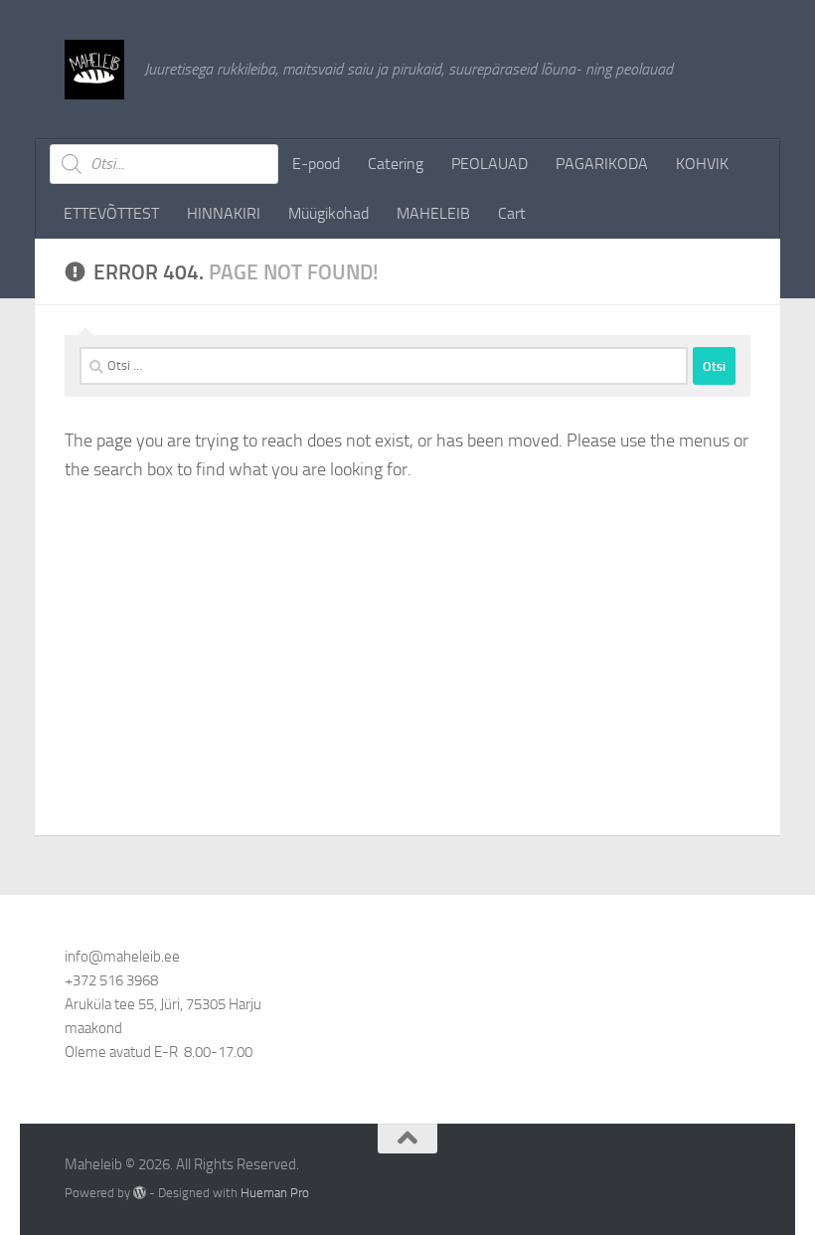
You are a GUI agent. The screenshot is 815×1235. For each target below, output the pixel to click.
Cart (512, 213)
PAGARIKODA (602, 163)
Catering (395, 163)
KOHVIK (702, 163)
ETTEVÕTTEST (111, 213)
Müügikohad (328, 213)
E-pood (316, 163)
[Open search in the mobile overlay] (164, 164)
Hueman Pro (275, 1192)
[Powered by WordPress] (139, 1192)
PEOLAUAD (489, 163)
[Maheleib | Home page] (94, 69)
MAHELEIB (433, 213)
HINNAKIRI (223, 213)
